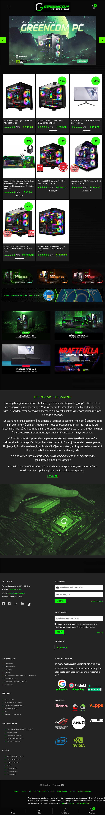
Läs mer (100, 632)
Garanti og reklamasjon (14, 705)
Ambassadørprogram (15, 756)
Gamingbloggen (11, 678)
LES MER (52, 476)
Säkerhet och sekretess (43, 791)
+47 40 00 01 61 (15, 590)
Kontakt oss (9, 699)
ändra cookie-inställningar (79, 803)
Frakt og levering (11, 708)
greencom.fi (11, 774)
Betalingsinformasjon (15, 738)
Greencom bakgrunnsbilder (16, 681)
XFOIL (9, 765)
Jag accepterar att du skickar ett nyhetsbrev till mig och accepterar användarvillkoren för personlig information (77, 625)
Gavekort (8, 670)
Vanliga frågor (84, 791)
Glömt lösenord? (97, 601)
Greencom (62, 647)
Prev (3, 40)
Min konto (9, 664)
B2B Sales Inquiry (14, 759)
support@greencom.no (16, 593)
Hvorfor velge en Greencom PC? (19, 729)
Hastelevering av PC (15, 735)
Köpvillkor (26, 791)
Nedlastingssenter (14, 741)
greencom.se (12, 768)
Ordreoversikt (10, 667)
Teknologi (8, 684)
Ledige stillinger (13, 762)
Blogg (72, 791)
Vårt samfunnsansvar (13, 714)
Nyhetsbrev (62, 791)
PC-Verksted (12, 732)
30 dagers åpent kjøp (13, 702)
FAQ (6, 711)
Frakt (16, 791)
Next (102, 40)
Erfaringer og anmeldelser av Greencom (20, 676)
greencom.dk (12, 771)
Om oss (8, 673)
